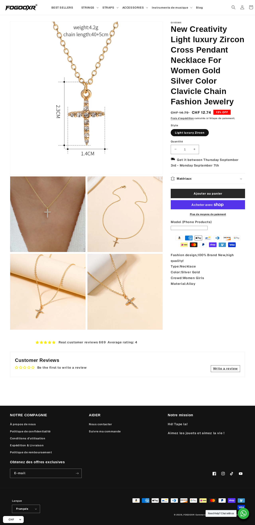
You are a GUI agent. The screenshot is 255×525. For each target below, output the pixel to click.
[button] (89, 7)
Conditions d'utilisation (27, 438)
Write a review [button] (225, 368)
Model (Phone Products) (191, 222)
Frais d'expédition (182, 118)
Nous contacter (100, 424)
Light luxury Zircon (190, 132)
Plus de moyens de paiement (208, 214)
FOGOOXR (189, 514)
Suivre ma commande (105, 431)
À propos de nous (23, 424)
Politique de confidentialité (30, 431)
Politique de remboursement (31, 452)
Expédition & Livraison (27, 445)
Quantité (177, 141)
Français (22, 508)
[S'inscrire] (77, 473)
